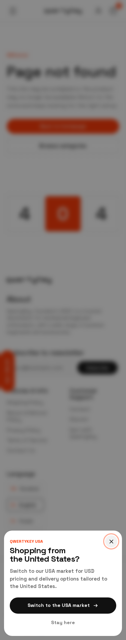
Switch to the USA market (59, 605)
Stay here (63, 622)
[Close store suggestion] (111, 541)
